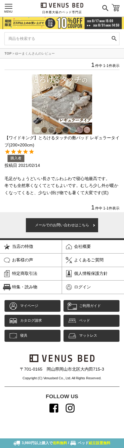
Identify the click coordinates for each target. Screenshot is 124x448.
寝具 (23, 335)
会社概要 (82, 246)
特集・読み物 (24, 286)
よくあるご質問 (89, 259)
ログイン (82, 286)
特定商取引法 (24, 273)
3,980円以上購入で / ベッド (66, 443)
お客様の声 (22, 259)
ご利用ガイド (90, 306)
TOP (8, 53)
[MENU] (8, 6)
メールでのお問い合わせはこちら (62, 225)
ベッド (84, 320)
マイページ (29, 306)
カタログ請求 (31, 320)
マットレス (88, 335)
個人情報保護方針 (91, 273)
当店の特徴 (22, 246)
